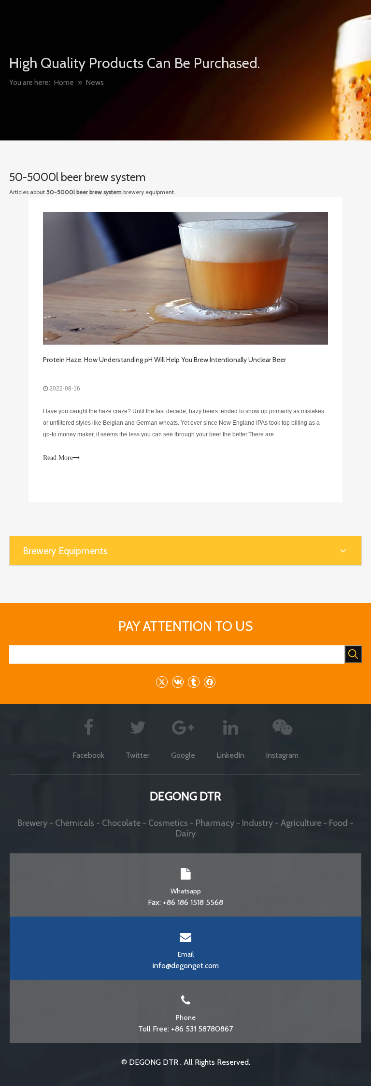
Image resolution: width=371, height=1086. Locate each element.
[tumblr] (193, 682)
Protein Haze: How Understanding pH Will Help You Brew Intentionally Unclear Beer (164, 359)
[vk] (177, 682)
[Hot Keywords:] (353, 654)
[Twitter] (162, 682)
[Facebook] (209, 682)
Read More (58, 457)
